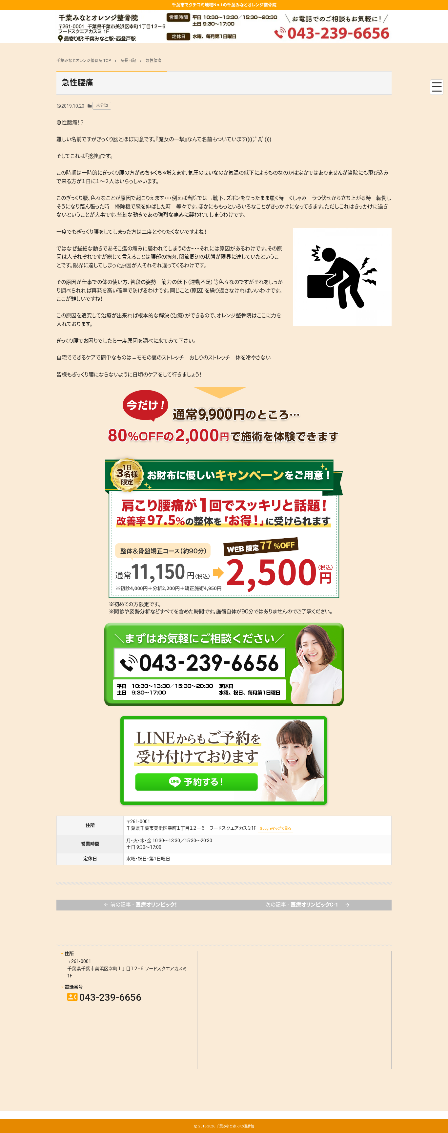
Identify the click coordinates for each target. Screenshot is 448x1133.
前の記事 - (140, 905)
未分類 (102, 105)
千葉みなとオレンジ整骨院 (235, 1126)
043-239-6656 (104, 997)
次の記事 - (307, 905)
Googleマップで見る (275, 828)
